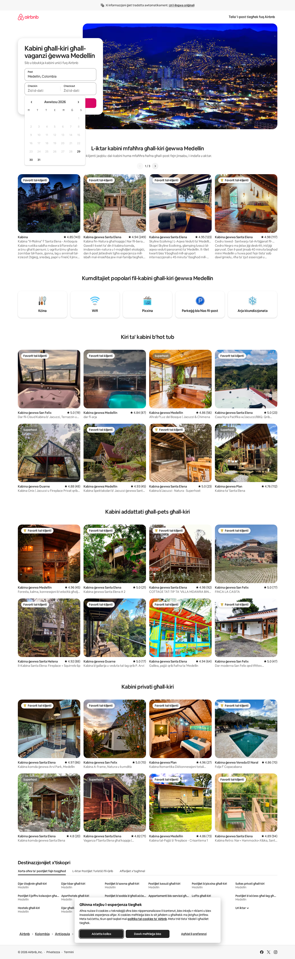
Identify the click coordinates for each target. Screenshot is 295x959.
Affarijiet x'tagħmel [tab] (132, 871)
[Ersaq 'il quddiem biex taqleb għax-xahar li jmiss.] (78, 102)
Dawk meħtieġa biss (147, 934)
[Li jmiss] (155, 166)
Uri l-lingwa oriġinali (181, 5)
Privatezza (53, 952)
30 (31, 160)
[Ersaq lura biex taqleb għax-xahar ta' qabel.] (31, 102)
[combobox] (60, 76)
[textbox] (42, 90)
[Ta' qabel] (140, 166)
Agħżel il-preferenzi (194, 934)
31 (39, 160)
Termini (69, 952)
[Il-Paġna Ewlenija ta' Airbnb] (28, 17)
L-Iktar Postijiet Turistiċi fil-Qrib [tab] (92, 871)
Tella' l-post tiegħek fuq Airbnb (252, 17)
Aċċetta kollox (101, 934)
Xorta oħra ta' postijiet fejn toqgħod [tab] (42, 871)
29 (78, 151)
